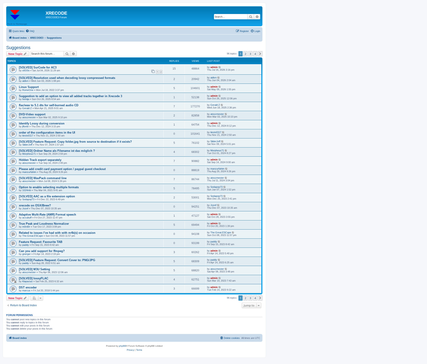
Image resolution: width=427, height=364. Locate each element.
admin (214, 67)
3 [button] (250, 54)
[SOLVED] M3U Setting (34, 269)
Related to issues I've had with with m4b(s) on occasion (57, 232)
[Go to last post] (219, 67)
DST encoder (28, 287)
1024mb (26, 190)
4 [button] (255, 54)
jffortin (25, 126)
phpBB (122, 346)
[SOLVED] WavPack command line (42, 178)
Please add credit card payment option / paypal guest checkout (62, 169)
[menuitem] (30, 31)
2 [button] (245, 54)
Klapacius (27, 281)
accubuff (27, 217)
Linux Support (29, 87)
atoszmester (29, 117)
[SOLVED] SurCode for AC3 (37, 67)
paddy (25, 245)
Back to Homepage (17, 24)
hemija (25, 99)
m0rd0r (26, 226)
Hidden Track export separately (40, 160)
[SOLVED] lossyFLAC (33, 278)
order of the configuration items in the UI (47, 132)
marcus (26, 290)
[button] (260, 53)
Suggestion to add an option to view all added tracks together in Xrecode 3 (70, 96)
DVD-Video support (32, 114)
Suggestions (18, 47)
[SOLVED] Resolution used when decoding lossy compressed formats (67, 78)
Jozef (25, 208)
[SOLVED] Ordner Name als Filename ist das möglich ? (57, 150)
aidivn (25, 81)
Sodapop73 (216, 187)
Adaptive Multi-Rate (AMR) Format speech (47, 214)
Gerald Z (27, 108)
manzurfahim (29, 172)
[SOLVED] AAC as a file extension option (47, 196)
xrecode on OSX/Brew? (35, 205)
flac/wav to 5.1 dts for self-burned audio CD (48, 105)
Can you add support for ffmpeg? (42, 251)
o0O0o (26, 70)
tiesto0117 (27, 135)
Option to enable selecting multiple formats (49, 187)
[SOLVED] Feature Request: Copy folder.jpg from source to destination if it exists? (75, 141)
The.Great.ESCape (32, 235)
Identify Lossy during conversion (41, 123)
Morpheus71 (29, 153)
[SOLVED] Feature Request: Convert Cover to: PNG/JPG (57, 260)
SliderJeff (27, 144)
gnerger (26, 254)
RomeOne (27, 90)
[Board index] (26, 14)
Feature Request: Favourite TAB (40, 242)
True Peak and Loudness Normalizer (44, 223)
